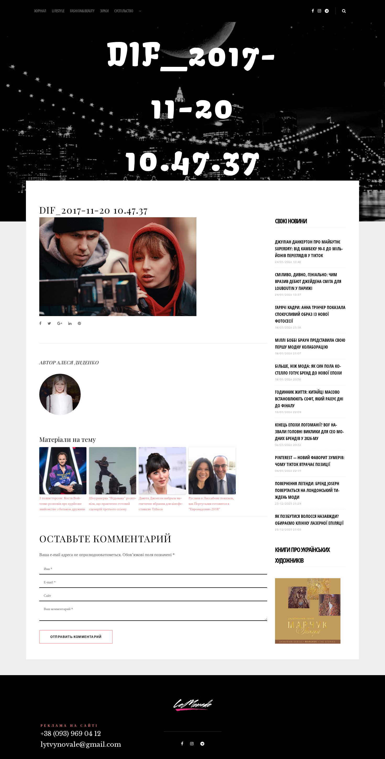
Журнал (40, 10)
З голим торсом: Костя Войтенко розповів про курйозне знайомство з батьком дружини (62, 503)
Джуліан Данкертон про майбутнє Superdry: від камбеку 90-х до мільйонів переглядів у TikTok (309, 248)
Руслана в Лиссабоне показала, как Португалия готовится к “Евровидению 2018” (211, 503)
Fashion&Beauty (82, 10)
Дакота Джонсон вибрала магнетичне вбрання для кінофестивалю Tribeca (161, 503)
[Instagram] (319, 11)
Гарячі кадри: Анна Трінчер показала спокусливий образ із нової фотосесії (310, 314)
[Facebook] (313, 11)
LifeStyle (58, 10)
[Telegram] (327, 11)
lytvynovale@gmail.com (81, 744)
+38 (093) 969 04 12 (71, 734)
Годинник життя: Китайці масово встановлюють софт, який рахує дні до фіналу (309, 399)
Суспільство (123, 10)
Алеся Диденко (77, 362)
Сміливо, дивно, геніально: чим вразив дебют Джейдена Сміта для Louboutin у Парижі (308, 281)
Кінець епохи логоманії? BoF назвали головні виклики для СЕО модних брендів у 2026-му (309, 431)
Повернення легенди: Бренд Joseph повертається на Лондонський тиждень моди (307, 490)
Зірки (104, 10)
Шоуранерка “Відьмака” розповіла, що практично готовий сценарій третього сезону (112, 503)
